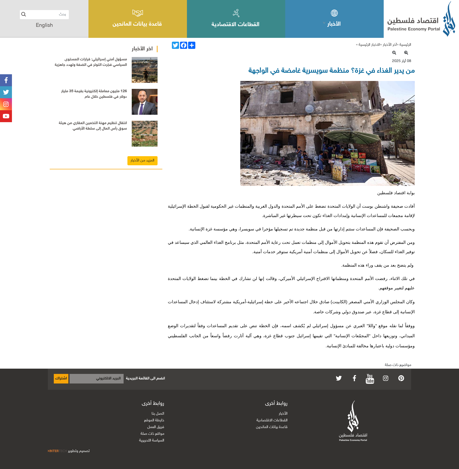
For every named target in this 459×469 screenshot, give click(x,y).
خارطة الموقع (154, 420)
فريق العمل (155, 427)
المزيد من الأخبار (142, 160)
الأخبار (283, 414)
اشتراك (61, 378)
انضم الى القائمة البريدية (145, 378)
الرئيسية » (404, 45)
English (44, 26)
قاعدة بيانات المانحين (272, 427)
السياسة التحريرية (151, 440)
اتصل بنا (158, 414)
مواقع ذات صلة (152, 434)
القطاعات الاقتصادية (272, 420)
